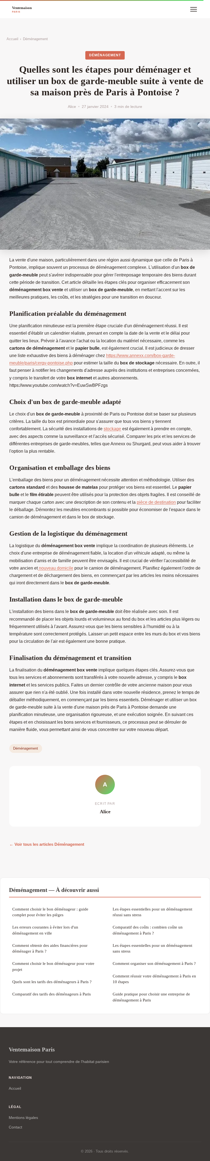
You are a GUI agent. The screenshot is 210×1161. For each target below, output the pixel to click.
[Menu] (193, 9)
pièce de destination (156, 502)
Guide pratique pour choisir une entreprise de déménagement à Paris (151, 997)
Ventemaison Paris (32, 1049)
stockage (112, 428)
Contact (15, 1127)
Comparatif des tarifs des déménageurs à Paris (51, 994)
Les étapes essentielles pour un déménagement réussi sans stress (152, 912)
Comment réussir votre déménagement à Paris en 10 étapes (154, 979)
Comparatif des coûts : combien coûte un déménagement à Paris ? (148, 930)
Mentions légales (23, 1117)
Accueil (12, 39)
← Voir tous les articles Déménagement (46, 844)
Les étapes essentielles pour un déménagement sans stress (152, 948)
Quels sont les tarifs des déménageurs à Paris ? (52, 981)
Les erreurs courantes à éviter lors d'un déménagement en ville (45, 930)
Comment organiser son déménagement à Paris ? (154, 963)
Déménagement (35, 39)
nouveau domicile (55, 568)
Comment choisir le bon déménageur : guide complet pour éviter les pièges (50, 912)
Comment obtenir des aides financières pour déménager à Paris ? (50, 948)
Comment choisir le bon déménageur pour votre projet (53, 966)
